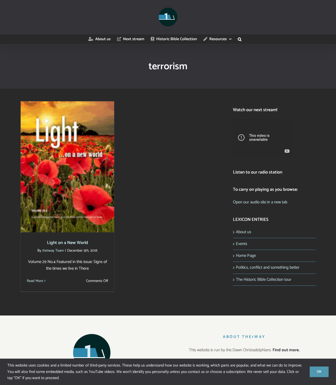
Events (241, 243)
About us (243, 231)
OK (319, 372)
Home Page (246, 255)
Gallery (74, 162)
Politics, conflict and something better (268, 267)
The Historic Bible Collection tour (263, 279)
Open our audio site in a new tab (260, 202)
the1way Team (53, 250)
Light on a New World (61, 162)
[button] (240, 39)
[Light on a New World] (67, 166)
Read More (35, 281)
